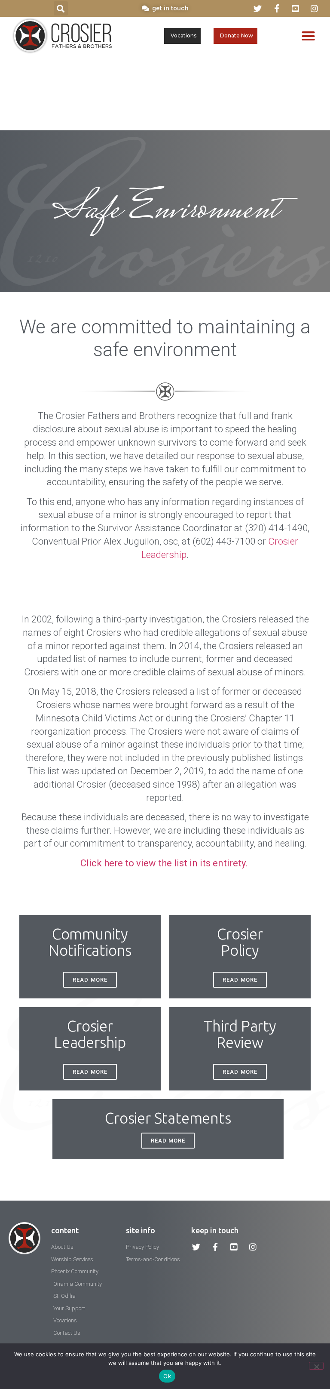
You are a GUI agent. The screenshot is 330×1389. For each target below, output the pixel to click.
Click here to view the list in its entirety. (165, 863)
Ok (167, 1376)
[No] (316, 1366)
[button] (61, 8)
